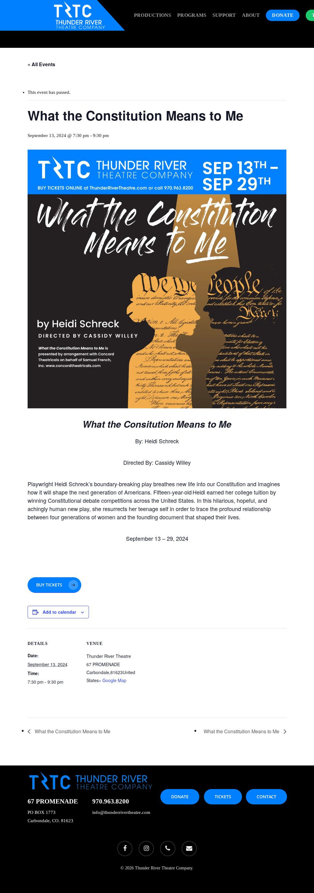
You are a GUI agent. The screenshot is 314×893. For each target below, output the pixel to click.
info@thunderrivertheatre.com (121, 812)
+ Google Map (112, 680)
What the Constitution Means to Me (71, 731)
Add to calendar (59, 612)
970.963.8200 (110, 801)
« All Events (41, 64)
